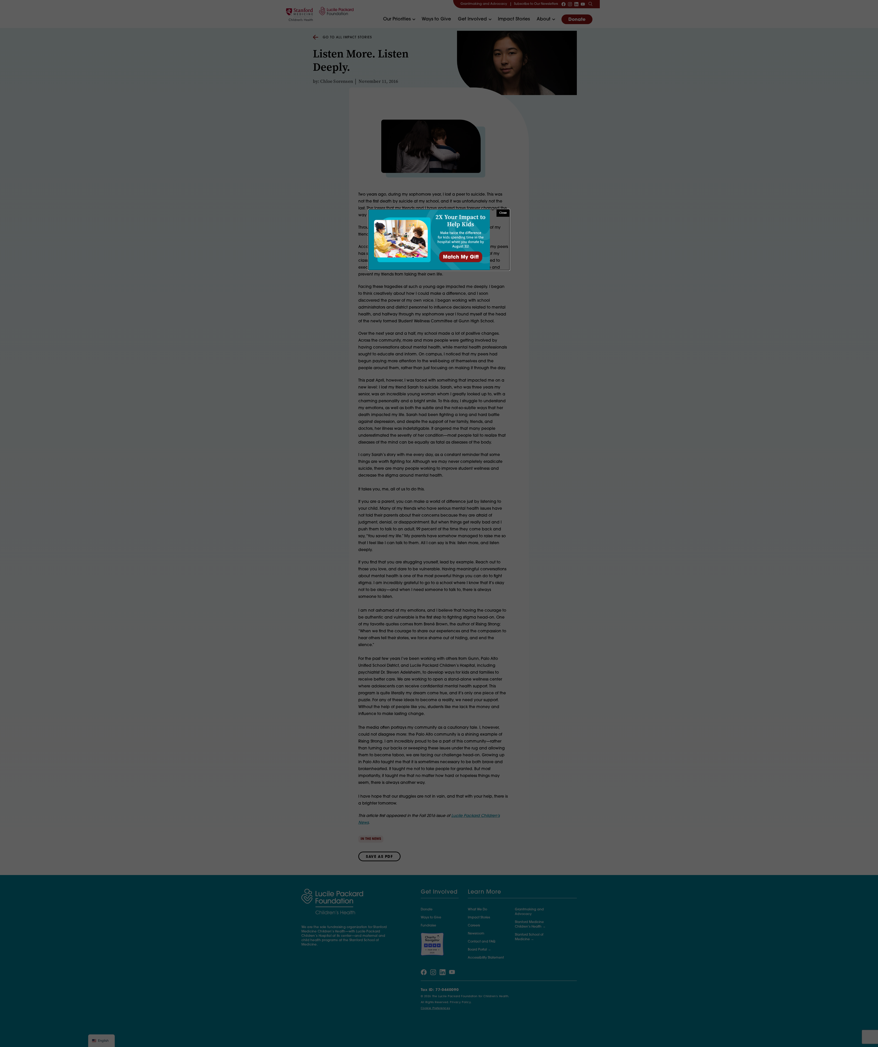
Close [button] (503, 213)
